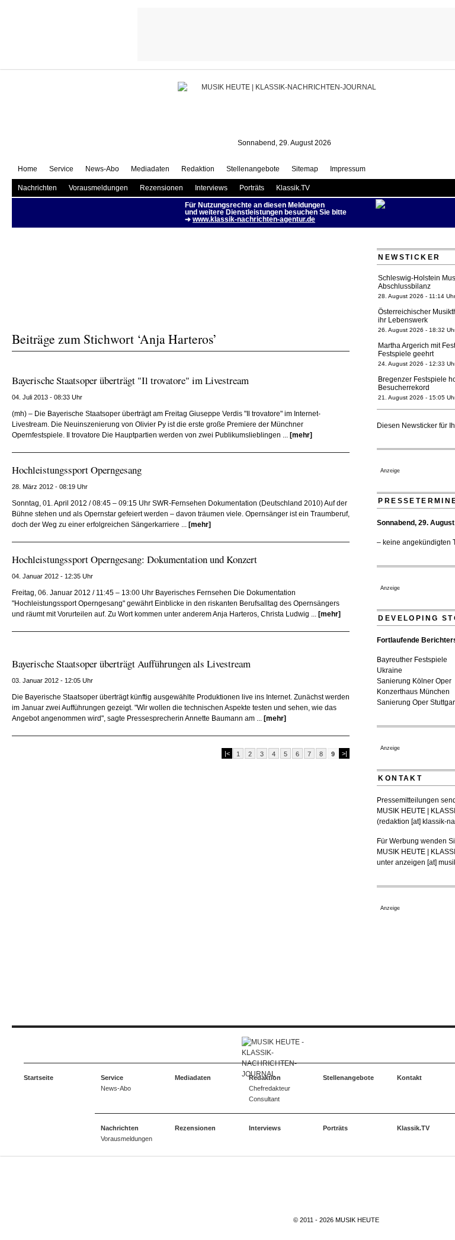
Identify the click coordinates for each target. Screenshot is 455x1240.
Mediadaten (150, 169)
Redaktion (197, 169)
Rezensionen (161, 188)
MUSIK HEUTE (357, 1219)
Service (61, 169)
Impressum (348, 169)
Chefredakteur (269, 1088)
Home (27, 169)
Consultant (264, 1098)
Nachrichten (37, 188)
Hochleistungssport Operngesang (77, 470)
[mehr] (301, 435)
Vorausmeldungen (98, 188)
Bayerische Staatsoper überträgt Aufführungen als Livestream (131, 663)
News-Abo (102, 169)
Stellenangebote (253, 169)
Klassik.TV (293, 188)
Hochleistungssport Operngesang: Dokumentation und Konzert (134, 559)
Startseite (38, 1077)
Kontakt (409, 1077)
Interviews (211, 188)
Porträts (251, 188)
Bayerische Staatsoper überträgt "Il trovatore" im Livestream (130, 380)
